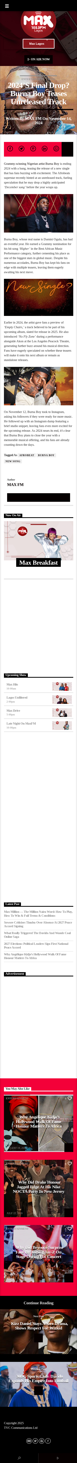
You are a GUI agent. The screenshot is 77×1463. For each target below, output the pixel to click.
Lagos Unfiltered (17, 697)
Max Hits (12, 684)
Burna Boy (46, 455)
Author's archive (38, 497)
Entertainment (33, 79)
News (51, 79)
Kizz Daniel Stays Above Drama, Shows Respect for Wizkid (39, 1326)
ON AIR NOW (40, 59)
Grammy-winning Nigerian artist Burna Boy (31, 163)
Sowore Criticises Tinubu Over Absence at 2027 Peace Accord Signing (38, 924)
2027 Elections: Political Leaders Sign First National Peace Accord (36, 945)
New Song (13, 461)
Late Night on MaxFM (21, 723)
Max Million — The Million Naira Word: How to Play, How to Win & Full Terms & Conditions (38, 913)
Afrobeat (26, 455)
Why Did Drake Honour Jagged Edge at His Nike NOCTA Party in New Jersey (38, 1187)
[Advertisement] (38, 625)
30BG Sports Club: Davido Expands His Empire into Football (38, 1378)
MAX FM (33, 118)
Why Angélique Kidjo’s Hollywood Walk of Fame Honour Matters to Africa (35, 956)
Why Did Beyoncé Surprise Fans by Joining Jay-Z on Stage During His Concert (39, 1252)
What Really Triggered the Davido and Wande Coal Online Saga (37, 934)
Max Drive (13, 710)
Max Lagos (36, 43)
